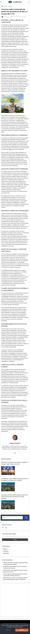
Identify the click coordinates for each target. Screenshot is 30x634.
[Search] (26, 517)
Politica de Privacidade (18, 626)
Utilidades (5, 551)
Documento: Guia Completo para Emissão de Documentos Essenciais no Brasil (14, 479)
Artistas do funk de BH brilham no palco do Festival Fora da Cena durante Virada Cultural (14, 496)
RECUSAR (8, 630)
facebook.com (3, 527)
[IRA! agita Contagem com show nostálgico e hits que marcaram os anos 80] (8, 470)
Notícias (10, 6)
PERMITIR (22, 630)
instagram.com (6, 527)
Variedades (6, 553)
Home (5, 6)
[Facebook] (15, 453)
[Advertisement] (15, 600)
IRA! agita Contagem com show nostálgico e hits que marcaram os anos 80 (14, 463)
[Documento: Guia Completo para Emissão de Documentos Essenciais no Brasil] (8, 486)
